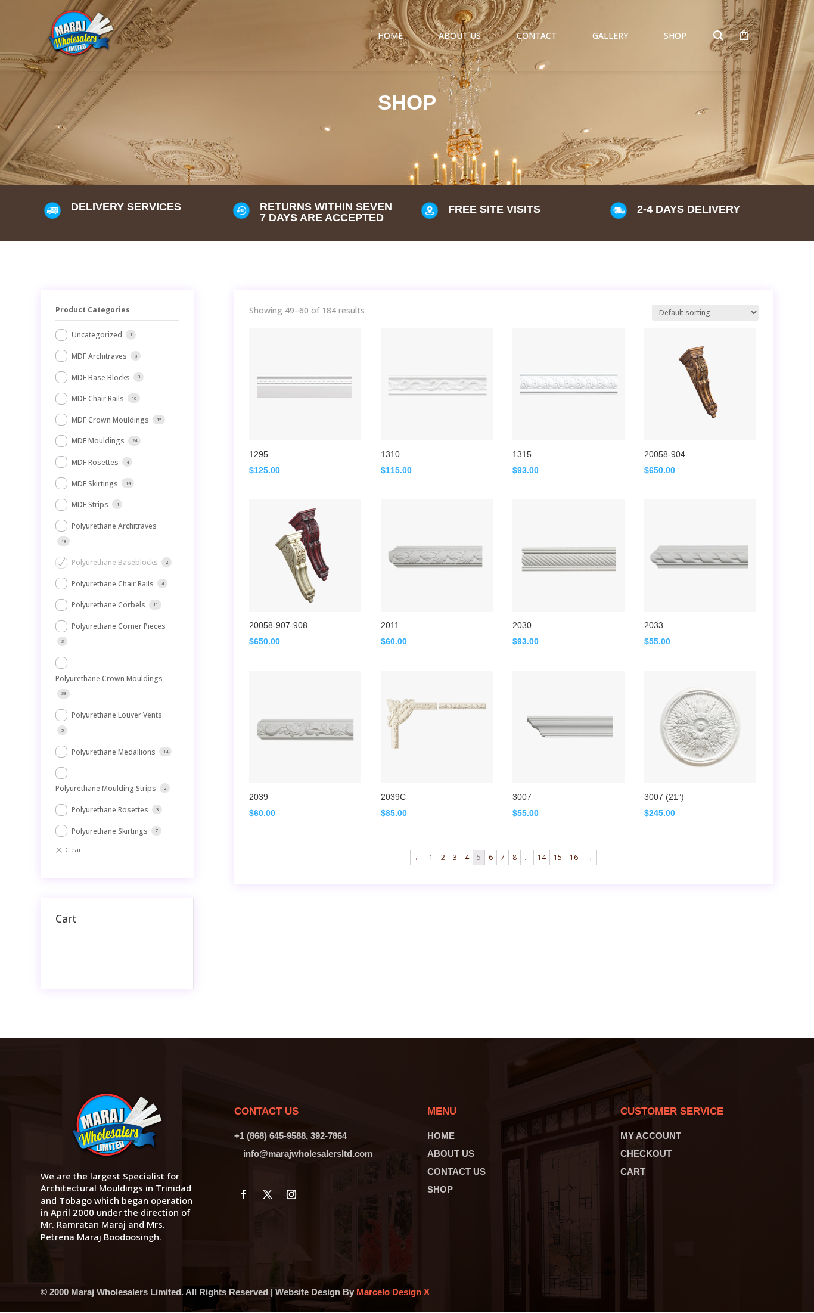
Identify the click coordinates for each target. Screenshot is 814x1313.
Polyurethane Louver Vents (117, 715)
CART (632, 1171)
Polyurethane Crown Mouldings (109, 678)
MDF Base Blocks (101, 378)
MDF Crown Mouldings (110, 420)
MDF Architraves (99, 356)
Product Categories (92, 310)
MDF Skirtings (95, 484)
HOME (441, 1136)
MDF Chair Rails (98, 398)
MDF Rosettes (95, 462)
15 (558, 857)
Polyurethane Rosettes (110, 810)
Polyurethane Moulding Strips (105, 788)
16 (574, 857)
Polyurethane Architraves (114, 526)
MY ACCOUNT (650, 1136)
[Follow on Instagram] (291, 1194)
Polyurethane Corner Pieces (119, 626)
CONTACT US (456, 1171)
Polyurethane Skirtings (110, 831)
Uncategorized (97, 335)
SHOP (440, 1189)
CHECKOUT (646, 1154)
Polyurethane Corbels (108, 605)
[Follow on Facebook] (243, 1194)
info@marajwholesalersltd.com (307, 1154)
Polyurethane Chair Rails (113, 584)
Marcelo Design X (393, 1292)
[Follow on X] (267, 1194)
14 (542, 857)
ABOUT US (450, 1154)
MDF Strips (90, 504)
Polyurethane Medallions (114, 752)
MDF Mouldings (98, 441)
